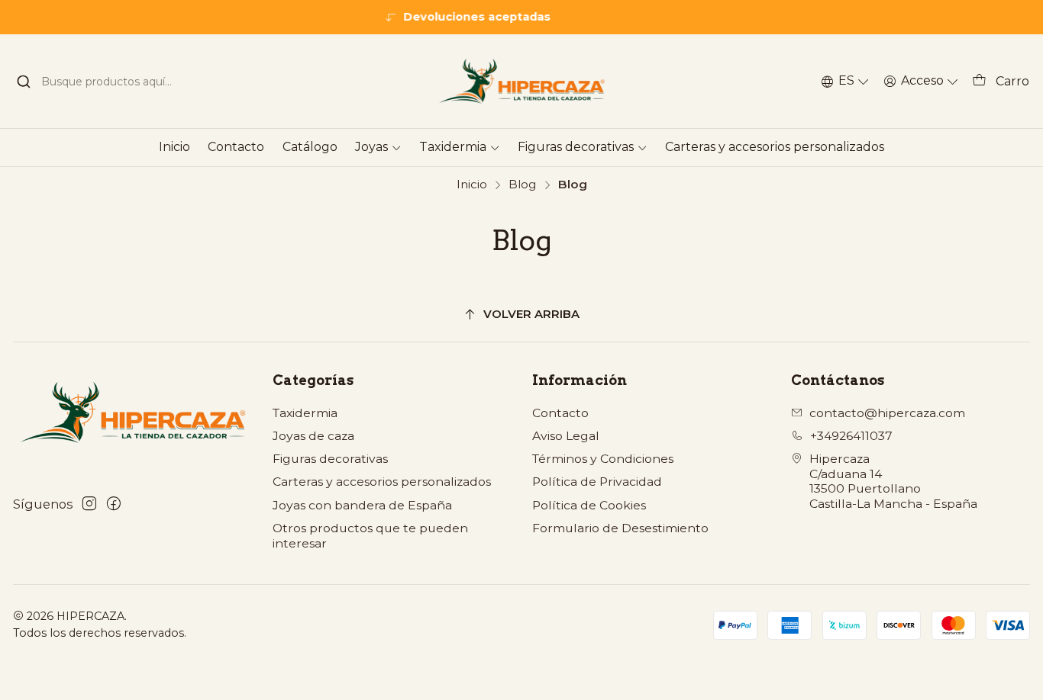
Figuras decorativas (330, 458)
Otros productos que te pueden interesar (370, 536)
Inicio (472, 184)
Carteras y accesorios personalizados (382, 481)
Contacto (560, 413)
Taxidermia (305, 413)
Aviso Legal (565, 436)
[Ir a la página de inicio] (521, 81)
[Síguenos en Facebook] (113, 503)
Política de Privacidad (597, 481)
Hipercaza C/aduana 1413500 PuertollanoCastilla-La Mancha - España (893, 481)
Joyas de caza (313, 436)
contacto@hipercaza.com (887, 413)
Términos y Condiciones (602, 458)
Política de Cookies (589, 505)
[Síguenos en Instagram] (89, 503)
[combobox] (104, 81)
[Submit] (24, 81)
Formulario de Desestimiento (620, 528)
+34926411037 (851, 436)
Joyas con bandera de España (362, 505)
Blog (522, 184)
